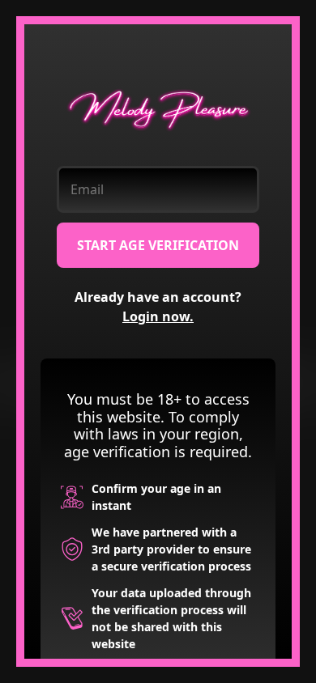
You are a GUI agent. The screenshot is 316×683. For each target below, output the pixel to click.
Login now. (158, 316)
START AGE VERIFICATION (158, 245)
